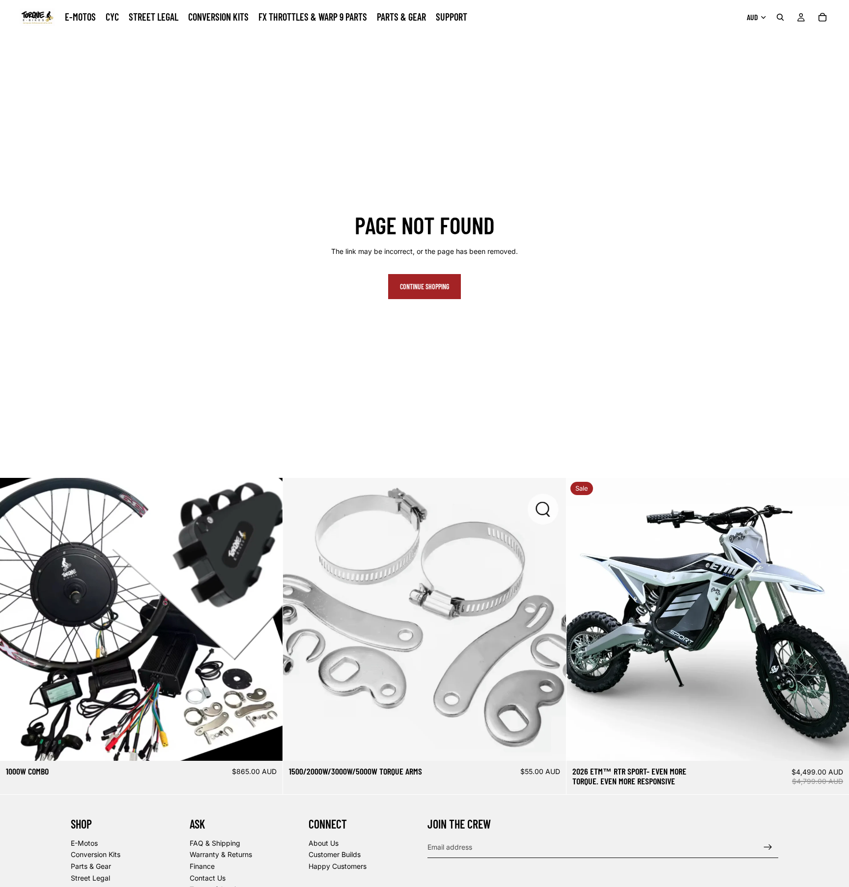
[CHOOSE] (268, 746)
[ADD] (551, 746)
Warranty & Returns (221, 854)
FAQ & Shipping (215, 843)
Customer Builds (335, 854)
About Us (324, 843)
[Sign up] (768, 847)
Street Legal (90, 878)
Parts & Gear (91, 866)
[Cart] (822, 17)
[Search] (780, 17)
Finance (202, 866)
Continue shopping (424, 286)
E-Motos (84, 843)
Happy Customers (338, 866)
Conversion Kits (95, 854)
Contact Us (208, 878)
